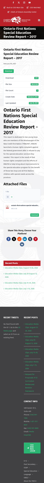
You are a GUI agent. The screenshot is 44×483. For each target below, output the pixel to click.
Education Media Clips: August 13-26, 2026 (21, 268)
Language (27, 474)
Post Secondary (29, 464)
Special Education (30, 471)
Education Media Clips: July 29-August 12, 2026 (31, 340)
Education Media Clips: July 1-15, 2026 (19, 289)
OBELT (26, 478)
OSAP (26, 468)
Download (8, 71)
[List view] (12, 197)
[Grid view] (8, 197)
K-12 (25, 461)
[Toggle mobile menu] (39, 20)
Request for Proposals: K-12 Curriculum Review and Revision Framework (31, 382)
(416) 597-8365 (32, 428)
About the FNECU (30, 481)
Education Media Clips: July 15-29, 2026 (20, 283)
